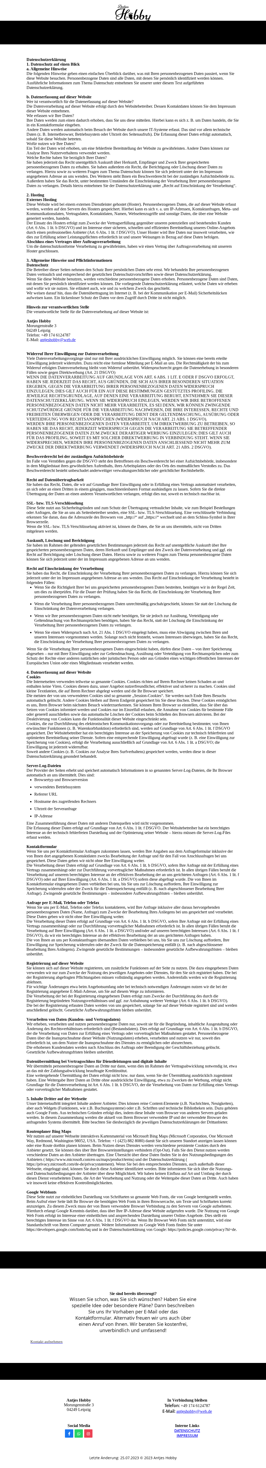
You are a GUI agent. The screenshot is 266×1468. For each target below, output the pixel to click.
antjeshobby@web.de (58, 339)
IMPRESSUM (187, 1435)
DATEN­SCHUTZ (187, 1430)
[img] (133, 14)
